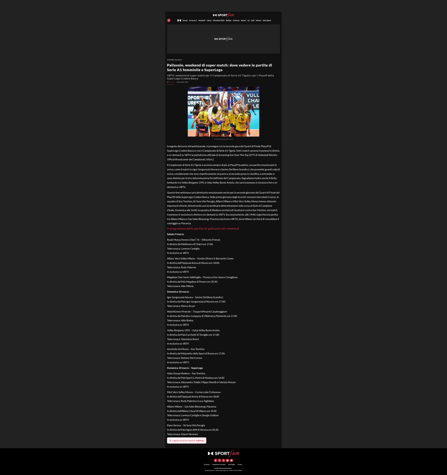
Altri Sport (267, 20)
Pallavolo (178, 60)
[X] (223, 460)
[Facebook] (215, 460)
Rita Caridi (171, 82)
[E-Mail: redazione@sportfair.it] (231, 460)
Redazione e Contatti (218, 464)
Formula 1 (193, 20)
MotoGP (201, 20)
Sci (248, 20)
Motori (258, 20)
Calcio (209, 20)
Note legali (231, 464)
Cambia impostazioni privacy (223, 468)
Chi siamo (207, 464)
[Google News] (227, 460)
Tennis (185, 20)
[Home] (179, 20)
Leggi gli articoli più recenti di (188, 440)
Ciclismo (236, 20)
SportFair (170, 60)
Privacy (240, 464)
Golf (252, 20)
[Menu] (169, 20)
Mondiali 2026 (219, 20)
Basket (228, 20)
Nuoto (243, 20)
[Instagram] (219, 460)
